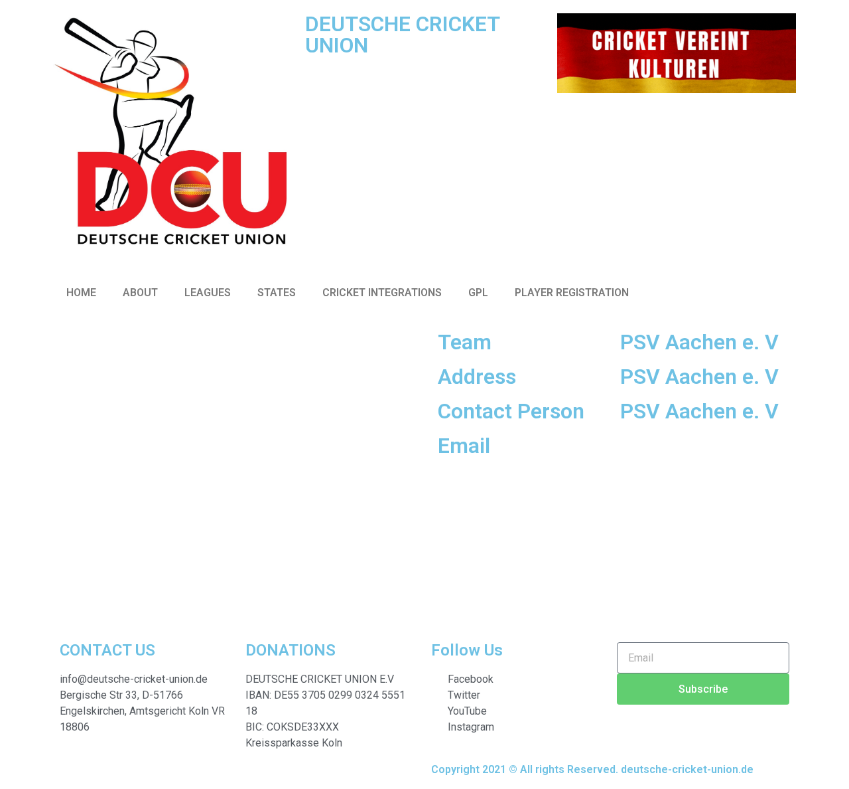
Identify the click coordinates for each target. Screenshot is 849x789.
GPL (478, 292)
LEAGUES (207, 292)
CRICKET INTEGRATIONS (382, 292)
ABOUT (140, 292)
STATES (276, 292)
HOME (81, 292)
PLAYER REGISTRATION (572, 292)
